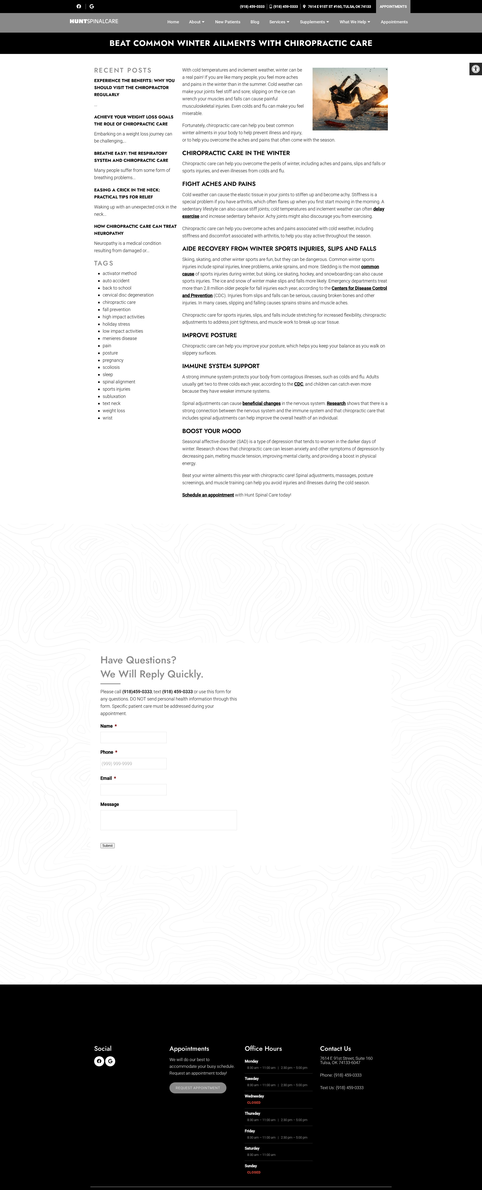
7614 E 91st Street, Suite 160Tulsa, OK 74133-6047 (346, 1060)
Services (277, 21)
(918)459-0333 (137, 691)
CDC (298, 384)
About (195, 21)
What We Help (353, 21)
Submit (107, 846)
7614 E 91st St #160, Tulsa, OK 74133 (339, 7)
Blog (255, 21)
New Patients (227, 21)
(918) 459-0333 (252, 7)
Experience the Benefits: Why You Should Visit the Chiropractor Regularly (134, 88)
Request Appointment (198, 1088)
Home (173, 21)
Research (336, 403)
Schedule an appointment (208, 495)
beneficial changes (262, 403)
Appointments (393, 7)
